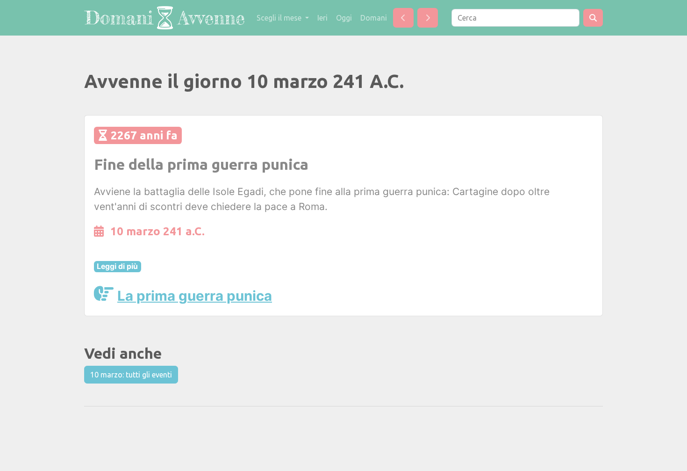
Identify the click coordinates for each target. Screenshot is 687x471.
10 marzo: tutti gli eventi (131, 374)
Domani (373, 18)
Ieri (322, 18)
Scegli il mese (280, 18)
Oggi (344, 18)
